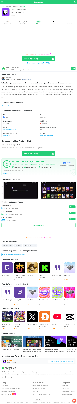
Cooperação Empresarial (68, 391)
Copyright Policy (56, 402)
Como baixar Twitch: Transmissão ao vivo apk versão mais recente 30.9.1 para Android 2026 (55, 350)
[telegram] (3, 377)
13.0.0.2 (7, 117)
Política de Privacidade (45, 402)
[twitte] (8, 377)
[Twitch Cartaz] (20, 190)
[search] (75, 2)
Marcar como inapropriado (46, 135)
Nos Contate (65, 388)
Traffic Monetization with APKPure (41, 394)
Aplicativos (8, 6)
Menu (3, 6)
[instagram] (5, 377)
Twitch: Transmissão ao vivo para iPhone (14, 254)
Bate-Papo (18, 245)
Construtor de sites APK (38, 388)
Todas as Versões (38, 225)
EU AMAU (68, 402)
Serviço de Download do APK (10, 391)
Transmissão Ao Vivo (30, 245)
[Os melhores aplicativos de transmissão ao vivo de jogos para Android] (33, 341)
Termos (63, 402)
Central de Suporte (67, 394)
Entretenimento (17, 6)
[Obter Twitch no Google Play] (43, 123)
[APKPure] (38, 2)
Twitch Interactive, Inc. (17, 12)
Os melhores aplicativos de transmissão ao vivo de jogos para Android (32, 350)
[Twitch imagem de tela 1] (57, 190)
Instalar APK (5, 385)
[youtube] (11, 377)
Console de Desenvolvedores (40, 385)
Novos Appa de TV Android (10, 349)
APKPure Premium (7, 394)
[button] (38, 23)
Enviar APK (35, 391)
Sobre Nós (65, 385)
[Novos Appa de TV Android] (12, 341)
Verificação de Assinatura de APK (11, 388)
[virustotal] (43, 161)
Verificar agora (6, 135)
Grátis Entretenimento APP (9, 129)
